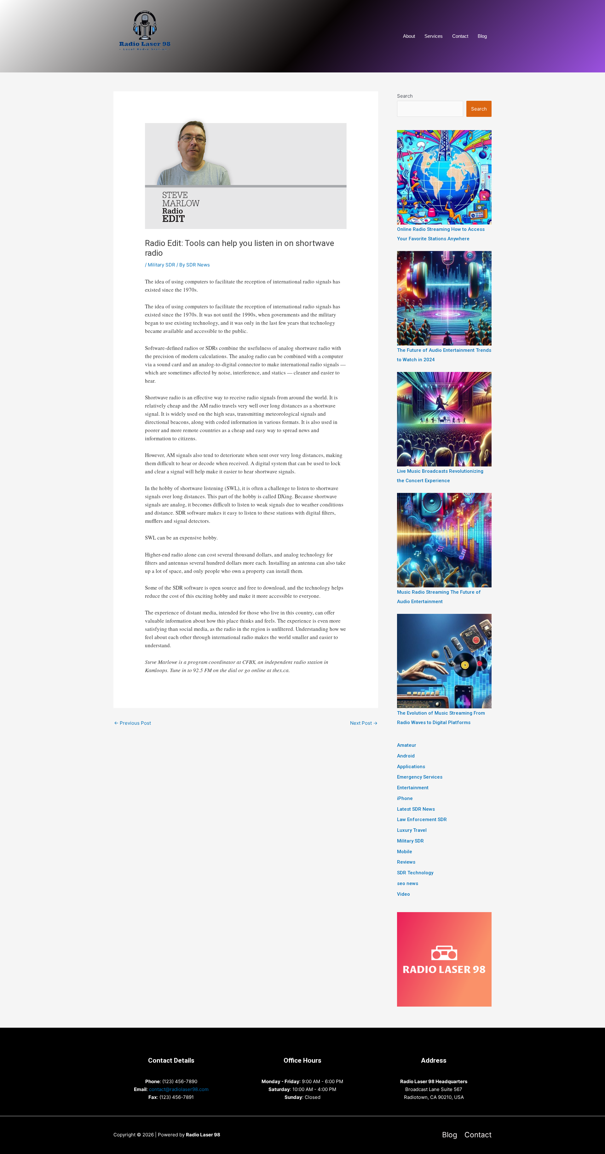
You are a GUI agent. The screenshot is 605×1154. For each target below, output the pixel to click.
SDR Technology (415, 873)
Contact (460, 36)
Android (406, 756)
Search (405, 96)
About (409, 36)
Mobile (404, 851)
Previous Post (132, 723)
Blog (482, 36)
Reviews (406, 862)
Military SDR (161, 265)
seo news (407, 883)
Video (403, 894)
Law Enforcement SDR (422, 819)
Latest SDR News (416, 809)
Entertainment (413, 788)
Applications (411, 766)
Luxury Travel (412, 830)
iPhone (405, 798)
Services (433, 36)
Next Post (363, 723)
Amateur (406, 745)
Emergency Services (419, 777)
